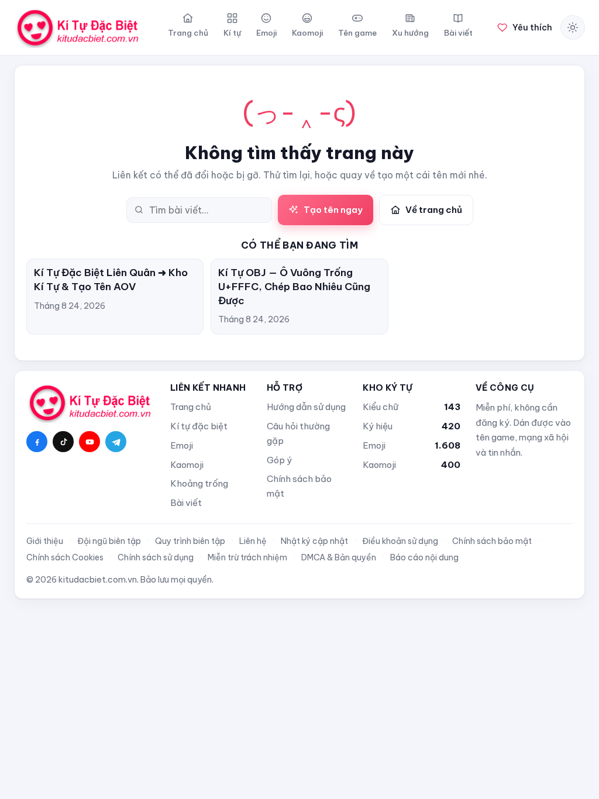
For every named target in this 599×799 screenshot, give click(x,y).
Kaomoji (187, 464)
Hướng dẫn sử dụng (306, 406)
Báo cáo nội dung (424, 557)
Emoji (181, 445)
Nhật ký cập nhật (314, 541)
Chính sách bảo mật (299, 486)
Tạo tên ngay (333, 209)
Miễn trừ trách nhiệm (247, 557)
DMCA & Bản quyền (338, 557)
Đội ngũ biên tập (109, 541)
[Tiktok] (63, 441)
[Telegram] (115, 441)
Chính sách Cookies (65, 557)
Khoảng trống (199, 483)
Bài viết (186, 502)
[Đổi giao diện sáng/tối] (572, 27)
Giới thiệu (44, 541)
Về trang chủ (433, 209)
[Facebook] (36, 441)
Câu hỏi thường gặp (298, 433)
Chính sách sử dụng (156, 557)
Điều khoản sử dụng (400, 541)
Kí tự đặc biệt (199, 426)
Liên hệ (253, 541)
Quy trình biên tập (190, 541)
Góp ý (279, 460)
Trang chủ (190, 406)
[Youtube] (89, 441)
